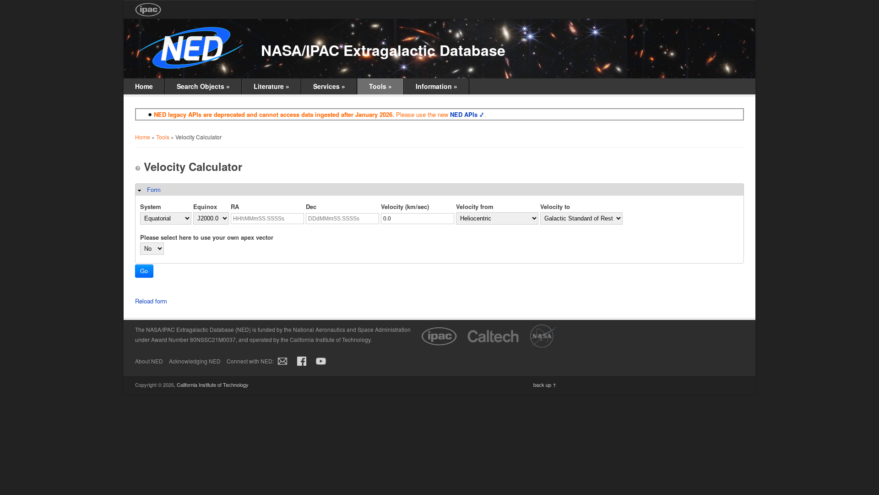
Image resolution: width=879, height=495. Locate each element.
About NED (149, 361)
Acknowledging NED (195, 361)
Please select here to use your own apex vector (206, 237)
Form (154, 189)
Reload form (151, 301)
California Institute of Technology (213, 384)
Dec (311, 206)
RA (235, 206)
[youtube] (321, 366)
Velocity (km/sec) (405, 206)
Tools (380, 86)
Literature (271, 86)
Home (144, 86)
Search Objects (203, 86)
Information (436, 86)
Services (329, 86)
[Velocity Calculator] (138, 168)
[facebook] (301, 366)
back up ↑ (544, 384)
